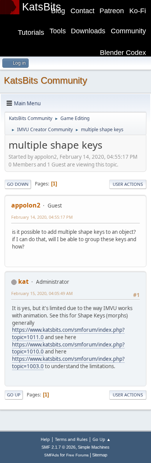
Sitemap (99, 455)
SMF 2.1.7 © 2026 (58, 447)
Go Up (14, 395)
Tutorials (31, 32)
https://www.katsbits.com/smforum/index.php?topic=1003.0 (68, 362)
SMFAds (51, 455)
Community (128, 31)
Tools (58, 31)
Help (45, 439)
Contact (82, 11)
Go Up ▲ (102, 439)
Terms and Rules (71, 439)
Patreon (112, 11)
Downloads (88, 31)
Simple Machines (94, 447)
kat (23, 281)
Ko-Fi (137, 11)
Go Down (18, 184)
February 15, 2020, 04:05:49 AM (42, 293)
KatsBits (41, 7)
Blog (58, 11)
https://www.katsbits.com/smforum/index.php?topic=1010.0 (68, 348)
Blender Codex (123, 53)
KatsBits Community (45, 80)
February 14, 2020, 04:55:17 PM (42, 217)
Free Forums (77, 455)
